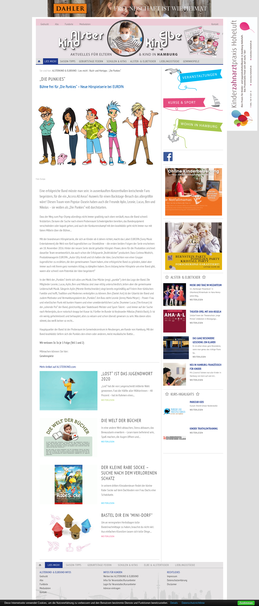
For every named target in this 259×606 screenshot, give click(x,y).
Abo (57, 24)
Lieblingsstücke (170, 61)
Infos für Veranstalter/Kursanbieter (119, 580)
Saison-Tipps (67, 61)
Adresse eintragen (111, 588)
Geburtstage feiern (91, 61)
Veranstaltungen (193, 81)
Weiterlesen (196, 299)
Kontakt (214, 24)
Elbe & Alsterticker (156, 565)
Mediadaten (84, 24)
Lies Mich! (51, 61)
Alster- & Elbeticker (143, 61)
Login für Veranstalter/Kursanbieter (119, 584)
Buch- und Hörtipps (98, 70)
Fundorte (69, 24)
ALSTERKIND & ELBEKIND (64, 70)
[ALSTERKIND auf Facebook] (168, 157)
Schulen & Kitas (117, 61)
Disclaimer (172, 584)
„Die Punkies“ (115, 70)
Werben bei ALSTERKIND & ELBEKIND (120, 576)
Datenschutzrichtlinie (193, 602)
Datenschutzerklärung (177, 580)
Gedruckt (45, 24)
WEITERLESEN (107, 400)
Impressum (172, 576)
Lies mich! (83, 70)
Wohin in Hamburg (193, 132)
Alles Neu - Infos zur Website (98, 34)
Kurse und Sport (193, 105)
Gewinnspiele (191, 61)
